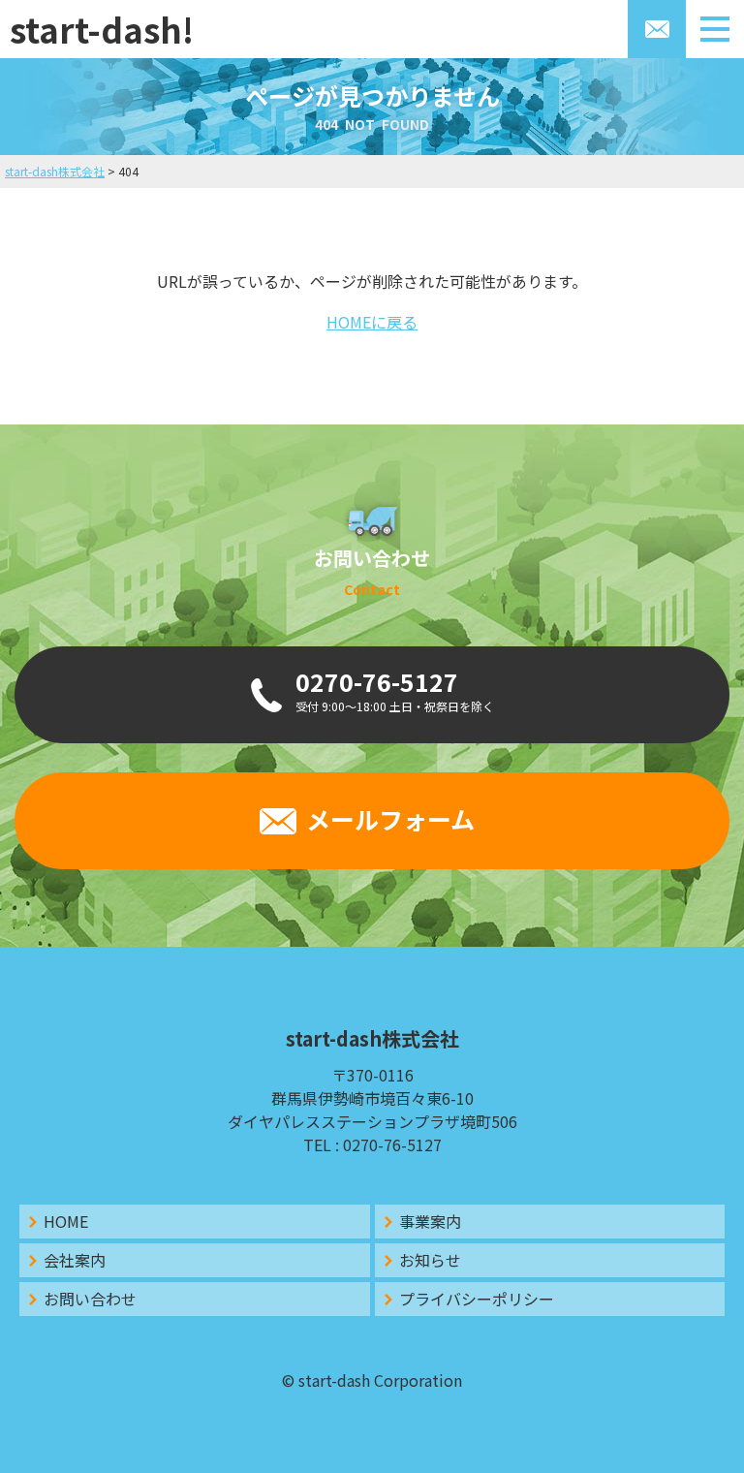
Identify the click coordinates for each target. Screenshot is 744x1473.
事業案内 (430, 1221)
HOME (66, 1221)
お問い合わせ (90, 1298)
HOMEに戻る (372, 321)
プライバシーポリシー (476, 1298)
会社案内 (75, 1259)
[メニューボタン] (715, 29)
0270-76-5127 (392, 1144)
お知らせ (430, 1259)
